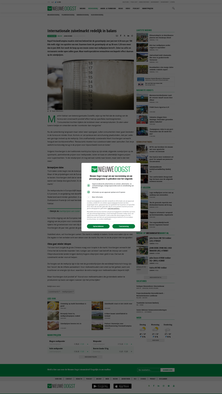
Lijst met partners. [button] (114, 208)
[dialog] (111, 197)
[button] (111, 197)
